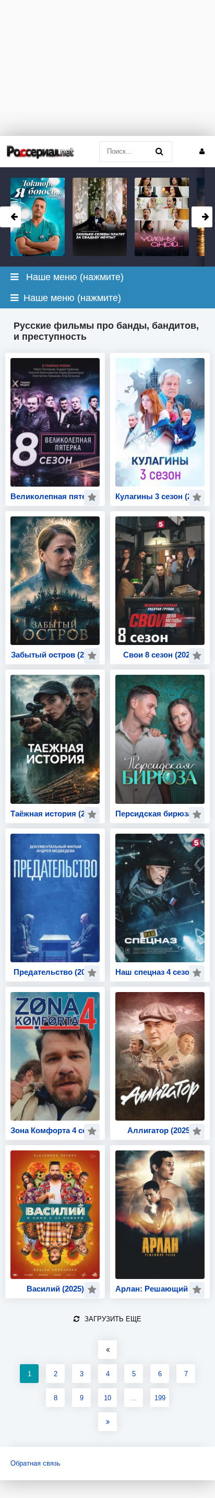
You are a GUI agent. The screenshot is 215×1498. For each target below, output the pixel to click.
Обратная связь (35, 1463)
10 (107, 1398)
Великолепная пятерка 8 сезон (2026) (55, 496)
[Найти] (159, 151)
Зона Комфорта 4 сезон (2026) (55, 1130)
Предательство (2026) (55, 971)
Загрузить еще (113, 1319)
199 (159, 1398)
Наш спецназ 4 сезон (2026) (160, 971)
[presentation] (10, 216)
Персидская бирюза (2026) (160, 813)
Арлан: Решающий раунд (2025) (160, 1288)
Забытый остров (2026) (55, 654)
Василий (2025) (55, 1288)
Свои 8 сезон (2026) (160, 654)
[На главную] (40, 151)
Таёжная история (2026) (55, 813)
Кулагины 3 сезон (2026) (160, 496)
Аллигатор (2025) (160, 1130)
